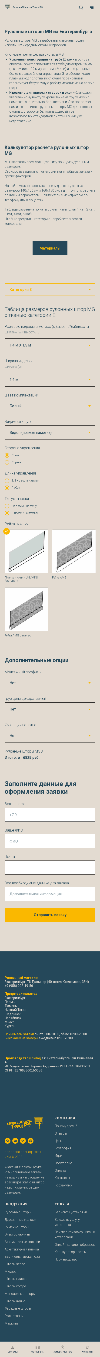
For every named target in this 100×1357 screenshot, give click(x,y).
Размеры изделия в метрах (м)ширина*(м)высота (47, 326)
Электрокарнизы (17, 1234)
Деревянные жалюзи (21, 1219)
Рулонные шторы (18, 1212)
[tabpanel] (50, 625)
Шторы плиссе (16, 1279)
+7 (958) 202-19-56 (19, 986)
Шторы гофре (15, 1286)
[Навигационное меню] (91, 7)
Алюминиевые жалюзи (22, 1242)
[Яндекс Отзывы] (30, 1141)
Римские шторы (17, 1227)
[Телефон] (7, 1141)
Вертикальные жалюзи (22, 1256)
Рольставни (14, 1316)
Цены (59, 1141)
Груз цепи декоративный (25, 698)
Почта (10, 856)
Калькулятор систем (71, 1252)
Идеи (58, 1155)
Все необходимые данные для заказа (37, 883)
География (63, 1148)
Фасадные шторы (18, 1308)
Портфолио (63, 1163)
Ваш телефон (16, 804)
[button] (81, 7)
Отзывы (61, 1133)
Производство (66, 1259)
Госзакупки (63, 1185)
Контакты (62, 1178)
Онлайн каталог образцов (75, 1244)
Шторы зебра (15, 1264)
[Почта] (15, 1141)
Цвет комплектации (21, 395)
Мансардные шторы (20, 1294)
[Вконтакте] (23, 1141)
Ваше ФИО (14, 830)
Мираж (10, 1271)
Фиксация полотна (20, 725)
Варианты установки (71, 1212)
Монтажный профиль (23, 672)
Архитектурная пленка (22, 1249)
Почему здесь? (66, 1126)
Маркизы (12, 1323)
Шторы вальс (15, 1301)
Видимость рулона (21, 421)
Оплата (60, 1170)
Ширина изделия (18, 361)
